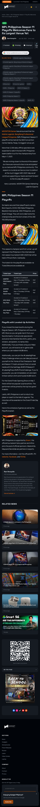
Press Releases (6, 748)
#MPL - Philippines (8, 88)
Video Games (6, 756)
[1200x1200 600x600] (20, 703)
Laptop (4, 759)
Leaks (4, 753)
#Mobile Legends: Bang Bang (22, 58)
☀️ (31, 7)
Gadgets (4, 742)
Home (3, 14)
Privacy (4, 774)
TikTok (22, 457)
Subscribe (8, 802)
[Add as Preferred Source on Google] (15, 53)
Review (4, 750)
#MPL (29, 84)
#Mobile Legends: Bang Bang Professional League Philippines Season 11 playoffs (18, 79)
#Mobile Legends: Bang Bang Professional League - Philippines (18, 67)
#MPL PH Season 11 (23, 88)
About (4, 768)
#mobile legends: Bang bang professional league (17, 62)
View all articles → (9, 493)
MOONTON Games (9, 131)
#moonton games (18, 84)
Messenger (28, 45)
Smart (28, 440)
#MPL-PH (31, 100)
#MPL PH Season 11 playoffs (11, 92)
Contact (4, 771)
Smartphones (6, 745)
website (5, 457)
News (8, 14)
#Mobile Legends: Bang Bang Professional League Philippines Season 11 (18, 73)
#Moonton (6, 84)
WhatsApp (16, 45)
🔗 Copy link (36, 45)
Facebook (6, 45)
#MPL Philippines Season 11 (11, 96)
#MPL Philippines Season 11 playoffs (13, 100)
